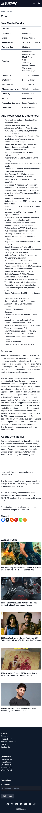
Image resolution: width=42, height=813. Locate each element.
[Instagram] (16, 804)
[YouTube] (25, 804)
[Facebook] (3, 520)
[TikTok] (34, 804)
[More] (25, 520)
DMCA (3, 744)
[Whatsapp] (21, 520)
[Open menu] (34, 3)
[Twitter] (12, 804)
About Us (4, 736)
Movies (9, 12)
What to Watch (6, 770)
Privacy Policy (6, 739)
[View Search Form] (39, 3)
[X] (7, 520)
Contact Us (5, 747)
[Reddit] (12, 520)
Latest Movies (6, 759)
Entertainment (6, 768)
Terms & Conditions (8, 742)
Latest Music (6, 765)
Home (3, 12)
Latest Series (6, 762)
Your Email (6, 785)
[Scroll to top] (37, 809)
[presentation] (21, 553)
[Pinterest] (16, 520)
